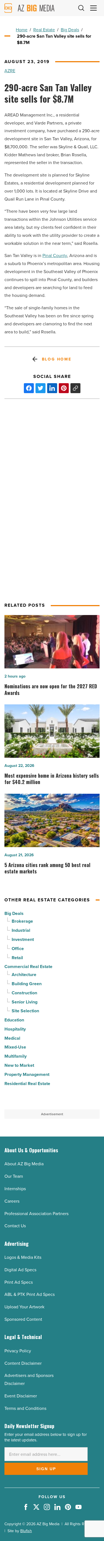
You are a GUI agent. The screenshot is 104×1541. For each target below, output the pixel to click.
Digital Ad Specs (20, 1270)
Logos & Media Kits (22, 1257)
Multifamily (15, 1056)
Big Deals (70, 30)
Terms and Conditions (25, 1408)
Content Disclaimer (23, 1363)
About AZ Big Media (24, 1164)
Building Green (27, 983)
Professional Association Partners (36, 1213)
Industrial (21, 930)
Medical (12, 1038)
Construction (24, 993)
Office (18, 948)
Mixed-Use (15, 1047)
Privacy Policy (17, 1351)
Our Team (13, 1176)
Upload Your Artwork (24, 1307)
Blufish (26, 1531)
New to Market (19, 1065)
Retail (17, 957)
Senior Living (24, 1002)
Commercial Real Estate (28, 966)
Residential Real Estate (27, 1083)
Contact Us (15, 1226)
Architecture (24, 974)
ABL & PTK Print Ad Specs (29, 1294)
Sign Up (46, 1469)
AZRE (9, 71)
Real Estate (44, 30)
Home (21, 30)
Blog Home (57, 359)
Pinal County (54, 255)
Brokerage (22, 921)
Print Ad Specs (18, 1282)
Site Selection (25, 1011)
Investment (23, 939)
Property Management (26, 1074)
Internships (15, 1188)
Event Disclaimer (20, 1396)
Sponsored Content (23, 1319)
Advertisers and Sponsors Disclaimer (29, 1379)
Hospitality (15, 1029)
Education (14, 1020)
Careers (11, 1201)
